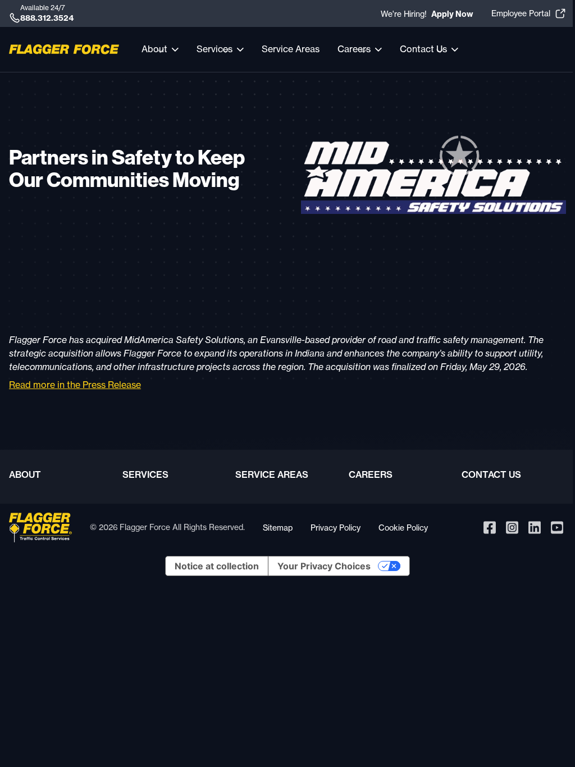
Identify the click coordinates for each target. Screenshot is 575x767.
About (25, 474)
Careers (371, 474)
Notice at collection (217, 566)
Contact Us (491, 474)
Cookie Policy (403, 527)
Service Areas (291, 48)
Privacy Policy (335, 527)
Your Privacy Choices (324, 566)
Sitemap (278, 527)
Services (145, 474)
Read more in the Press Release (75, 384)
